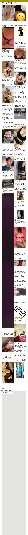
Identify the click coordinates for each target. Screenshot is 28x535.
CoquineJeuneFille (5, 171)
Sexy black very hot (18, 85)
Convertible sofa (5, 188)
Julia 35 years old (5, 352)
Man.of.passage (17, 219)
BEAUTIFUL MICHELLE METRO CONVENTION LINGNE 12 (20, 201)
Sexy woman (4, 49)
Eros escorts (3, 2)
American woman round (6, 21)
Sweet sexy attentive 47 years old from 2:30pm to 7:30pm (19, 297)
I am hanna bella (5, 103)
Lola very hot (16, 147)
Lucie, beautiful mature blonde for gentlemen (19, 267)
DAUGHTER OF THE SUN (18, 248)
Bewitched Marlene (17, 180)
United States (7, 2)
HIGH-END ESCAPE (18, 342)
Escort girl (16, 21)
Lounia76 (16, 119)
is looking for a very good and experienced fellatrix (19, 318)
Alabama (11, 2)
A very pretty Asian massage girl (7, 78)
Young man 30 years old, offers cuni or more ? (7, 144)
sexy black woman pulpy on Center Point (19, 37)
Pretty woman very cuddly (19, 59)
